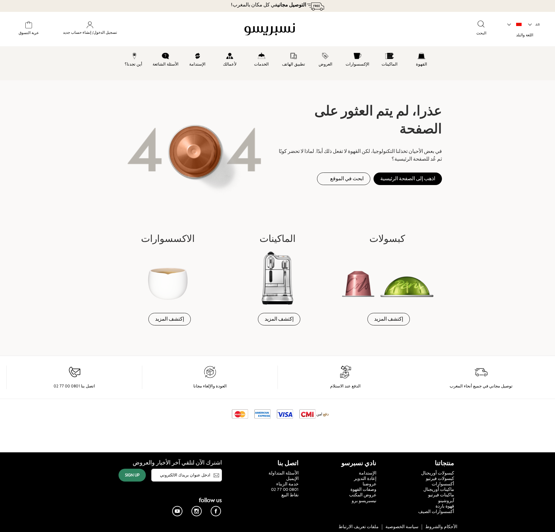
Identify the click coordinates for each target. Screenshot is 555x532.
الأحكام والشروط (441, 526)
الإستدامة (367, 472)
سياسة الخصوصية (401, 526)
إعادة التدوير (365, 478)
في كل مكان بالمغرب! (268, 5)
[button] (534, 24)
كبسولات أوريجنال (437, 472)
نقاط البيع (290, 494)
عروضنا (369, 483)
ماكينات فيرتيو (441, 494)
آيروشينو (446, 500)
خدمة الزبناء (287, 483)
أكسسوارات (443, 483)
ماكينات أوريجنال (438, 489)
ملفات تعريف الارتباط (359, 526)
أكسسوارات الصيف (436, 511)
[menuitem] (421, 58)
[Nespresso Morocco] (317, 30)
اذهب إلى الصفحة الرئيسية (407, 179)
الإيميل (292, 478)
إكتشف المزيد (388, 319)
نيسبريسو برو (364, 500)
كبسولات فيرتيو (440, 478)
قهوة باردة (445, 506)
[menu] (277, 63)
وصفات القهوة (363, 489)
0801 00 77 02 (285, 489)
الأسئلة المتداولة (284, 472)
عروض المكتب (362, 494)
